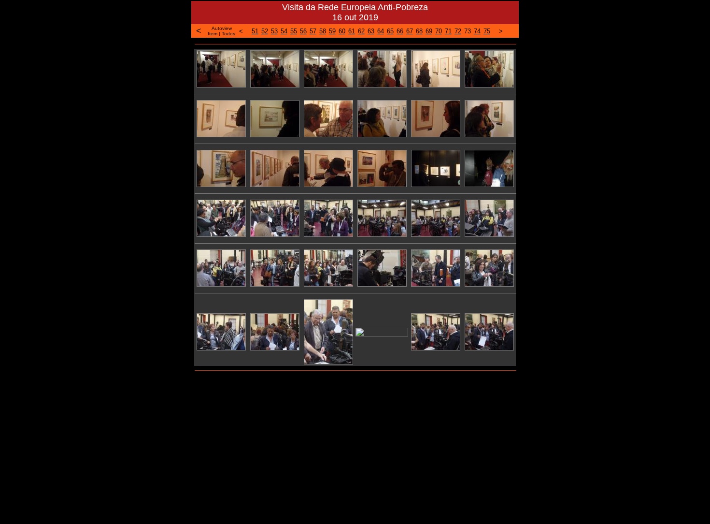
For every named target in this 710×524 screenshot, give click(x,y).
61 (351, 31)
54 (284, 31)
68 (419, 31)
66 (400, 31)
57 (313, 31)
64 (380, 31)
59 (332, 31)
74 (477, 31)
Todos (228, 33)
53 (274, 31)
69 (429, 31)
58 (322, 31)
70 (438, 31)
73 (467, 31)
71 (448, 31)
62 (361, 31)
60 (342, 31)
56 (303, 31)
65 (390, 31)
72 (457, 31)
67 (409, 31)
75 (486, 31)
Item (212, 33)
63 (371, 31)
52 (264, 31)
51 (255, 31)
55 (293, 31)
